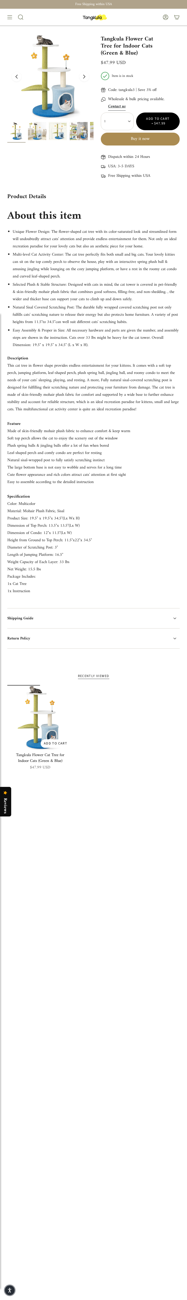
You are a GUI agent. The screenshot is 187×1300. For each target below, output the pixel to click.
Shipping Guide (20, 618)
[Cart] (176, 17)
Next (84, 76)
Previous (16, 76)
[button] (10, 1290)
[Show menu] (10, 17)
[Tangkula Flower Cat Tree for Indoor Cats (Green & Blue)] (40, 717)
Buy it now (140, 139)
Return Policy (18, 638)
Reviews (5, 806)
